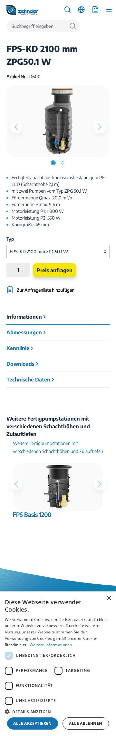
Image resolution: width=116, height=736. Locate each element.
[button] (58, 711)
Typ (10, 239)
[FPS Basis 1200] (58, 487)
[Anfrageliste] (95, 10)
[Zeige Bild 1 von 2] (53, 162)
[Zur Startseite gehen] (22, 10)
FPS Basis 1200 (32, 514)
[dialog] (58, 663)
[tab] (58, 317)
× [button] (108, 598)
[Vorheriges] (16, 127)
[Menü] (109, 10)
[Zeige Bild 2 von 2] (62, 162)
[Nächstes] (99, 127)
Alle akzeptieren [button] (32, 723)
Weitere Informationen (51, 645)
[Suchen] (73, 26)
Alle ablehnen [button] (85, 723)
